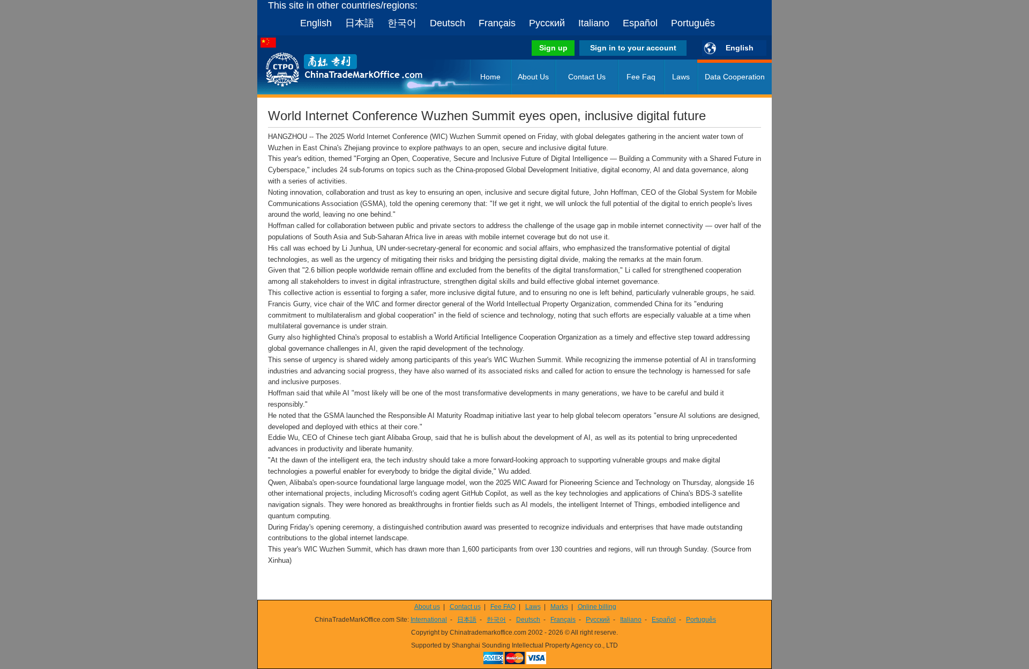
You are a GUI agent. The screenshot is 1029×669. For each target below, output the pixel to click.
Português (693, 23)
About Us (533, 76)
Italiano (593, 23)
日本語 (359, 23)
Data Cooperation (735, 76)
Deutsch (447, 23)
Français (497, 23)
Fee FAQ (503, 607)
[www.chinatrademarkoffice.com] (329, 92)
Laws (681, 76)
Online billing (597, 607)
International (429, 619)
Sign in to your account (633, 47)
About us (427, 607)
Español (640, 23)
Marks (559, 607)
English (316, 23)
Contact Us (587, 76)
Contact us (465, 607)
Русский (547, 23)
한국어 (401, 23)
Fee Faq (641, 76)
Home (490, 76)
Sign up (553, 47)
